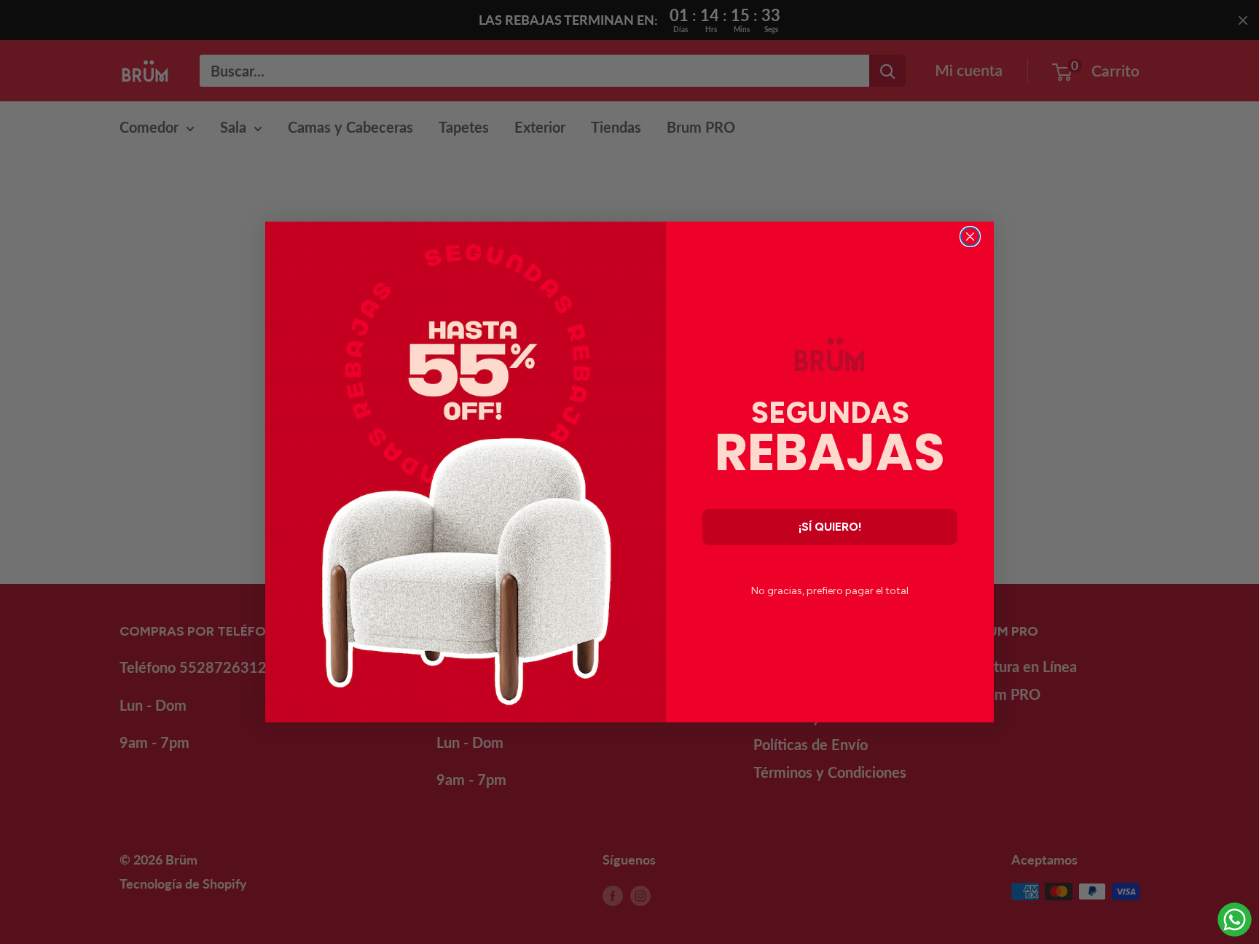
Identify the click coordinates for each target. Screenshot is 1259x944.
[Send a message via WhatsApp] (1234, 919)
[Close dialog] (970, 236)
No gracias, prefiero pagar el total (830, 591)
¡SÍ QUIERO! (830, 527)
